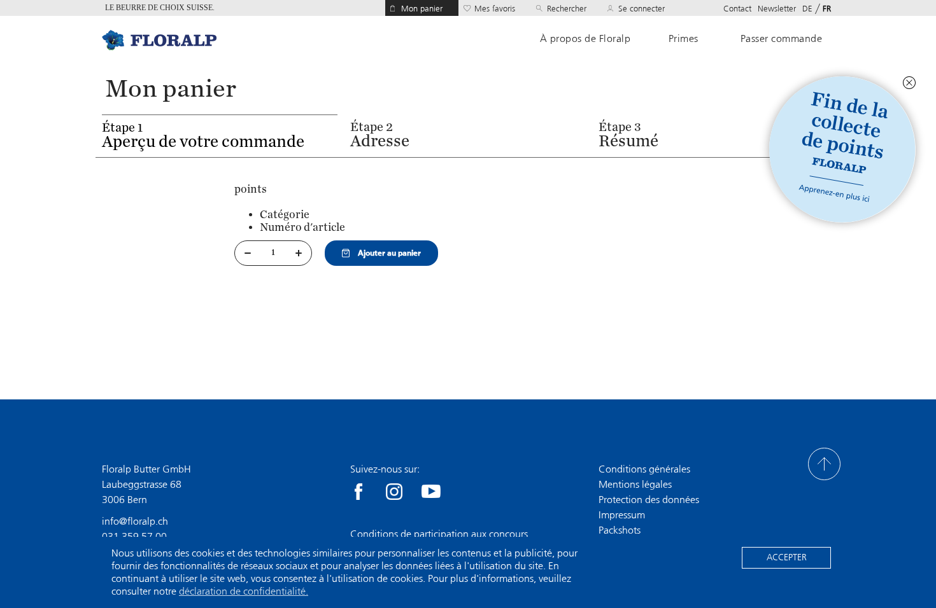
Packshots (620, 530)
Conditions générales (644, 469)
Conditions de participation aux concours (439, 534)
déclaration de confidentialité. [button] (243, 591)
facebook (358, 491)
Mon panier (422, 8)
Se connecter (641, 8)
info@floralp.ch (135, 521)
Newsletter (777, 8)
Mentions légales (635, 484)
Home (159, 40)
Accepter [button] (787, 557)
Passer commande (782, 39)
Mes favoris (494, 8)
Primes (683, 39)
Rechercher (566, 8)
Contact (737, 8)
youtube (431, 491)
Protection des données (649, 500)
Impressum (622, 515)
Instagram (394, 491)
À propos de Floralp (585, 39)
